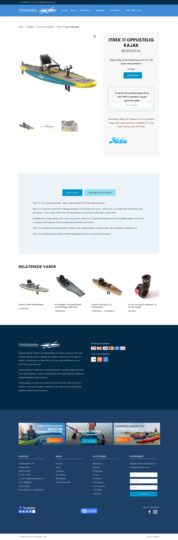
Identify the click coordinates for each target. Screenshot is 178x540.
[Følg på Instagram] (155, 512)
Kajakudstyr (98, 471)
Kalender (123, 439)
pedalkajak (140, 123)
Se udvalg (54, 440)
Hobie (117, 123)
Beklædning (98, 463)
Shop (72, 10)
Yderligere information (100, 192)
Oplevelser (85, 10)
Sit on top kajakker (45, 27)
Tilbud (128, 10)
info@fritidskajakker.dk (34, 478)
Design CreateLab (153, 537)
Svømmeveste (99, 486)
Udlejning (100, 10)
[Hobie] (118, 141)
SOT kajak (140, 126)
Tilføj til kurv (133, 75)
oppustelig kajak (127, 123)
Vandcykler (97, 490)
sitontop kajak (129, 126)
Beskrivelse (72, 192)
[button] (94, 36)
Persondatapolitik (63, 482)
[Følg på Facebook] (149, 512)
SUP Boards (98, 482)
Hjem (21, 27)
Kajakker (30, 27)
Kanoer (96, 475)
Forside (64, 10)
